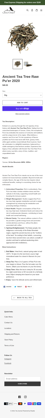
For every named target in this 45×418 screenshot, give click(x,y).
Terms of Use (9, 345)
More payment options (23, 114)
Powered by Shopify (29, 411)
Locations (7, 328)
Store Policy (8, 340)
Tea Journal (18, 411)
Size (3, 91)
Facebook (7, 363)
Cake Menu (8, 317)
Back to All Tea (24, 297)
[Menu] (41, 10)
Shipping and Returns (12, 334)
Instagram (7, 359)
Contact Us (8, 322)
